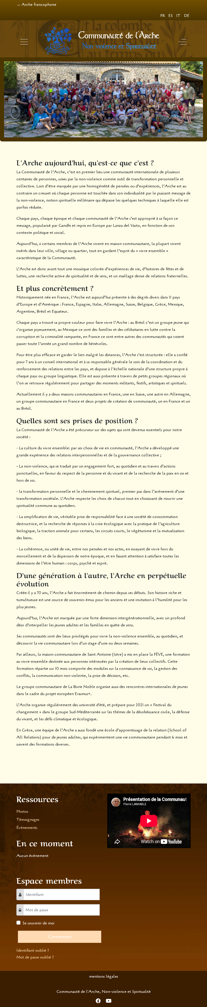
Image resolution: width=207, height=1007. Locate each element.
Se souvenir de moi (38, 923)
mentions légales (103, 976)
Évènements (26, 827)
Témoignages (27, 819)
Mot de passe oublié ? (35, 957)
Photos (22, 811)
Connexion (59, 936)
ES (171, 15)
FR (163, 15)
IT (179, 15)
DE (186, 15)
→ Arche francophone (36, 4)
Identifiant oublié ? (32, 950)
